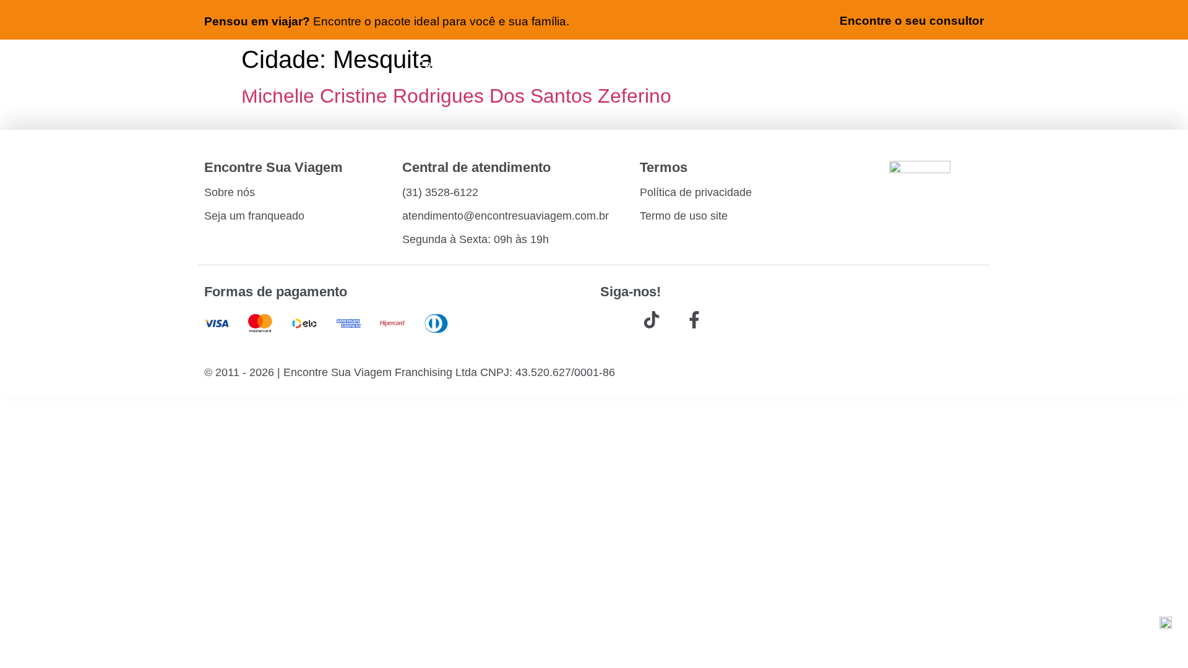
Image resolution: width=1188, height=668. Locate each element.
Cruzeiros (749, 65)
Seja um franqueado (254, 216)
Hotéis (526, 65)
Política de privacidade (696, 192)
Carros (595, 65)
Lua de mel (950, 65)
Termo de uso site (684, 216)
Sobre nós (229, 192)
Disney (964, 97)
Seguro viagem (847, 65)
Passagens (446, 65)
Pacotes (668, 65)
